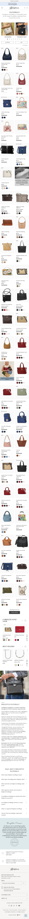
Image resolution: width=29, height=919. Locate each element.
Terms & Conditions (13, 910)
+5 (8, 188)
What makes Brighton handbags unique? (11, 775)
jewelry (22, 759)
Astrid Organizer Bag (12, 744)
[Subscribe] (24, 883)
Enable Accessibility (14, 0)
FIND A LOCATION (11, 862)
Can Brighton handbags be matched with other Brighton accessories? (13, 797)
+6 (23, 164)
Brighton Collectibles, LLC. (12, 911)
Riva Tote (12, 746)
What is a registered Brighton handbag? (11, 808)
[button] (2, 8)
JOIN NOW (9, 854)
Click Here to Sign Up (8, 890)
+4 (8, 213)
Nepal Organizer (21, 743)
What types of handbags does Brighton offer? (13, 779)
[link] (14, 842)
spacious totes (15, 738)
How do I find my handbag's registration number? (11, 814)
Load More (14, 612)
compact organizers (18, 736)
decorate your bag (6, 760)
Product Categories (22, 910)
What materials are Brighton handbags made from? (12, 784)
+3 (23, 557)
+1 (23, 93)
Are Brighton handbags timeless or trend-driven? (12, 803)
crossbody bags (5, 738)
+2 (23, 237)
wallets (9, 759)
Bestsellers (4, 743)
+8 (23, 357)
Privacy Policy (5, 910)
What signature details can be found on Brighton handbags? (11, 790)
